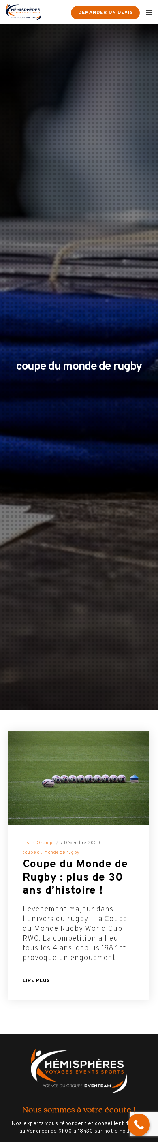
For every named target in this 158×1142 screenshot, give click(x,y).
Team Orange (38, 843)
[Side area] (59, 12)
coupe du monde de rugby (51, 852)
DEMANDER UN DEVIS (105, 12)
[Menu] (146, 12)
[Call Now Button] (139, 1125)
